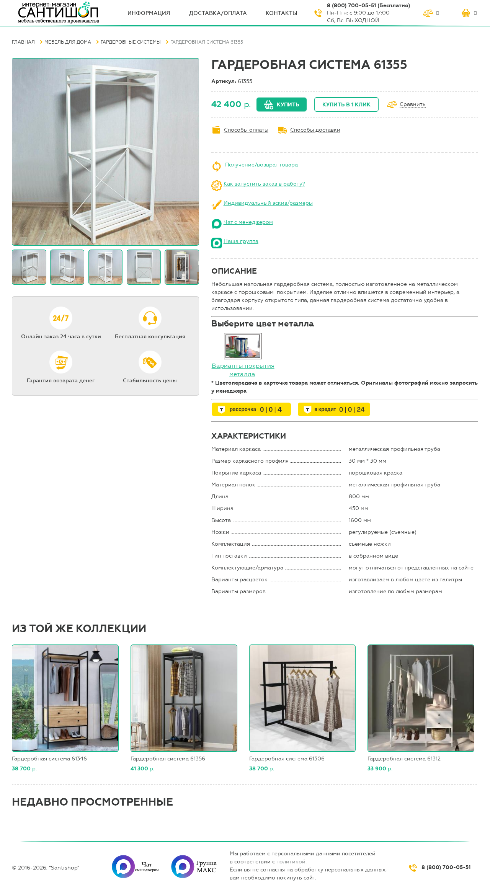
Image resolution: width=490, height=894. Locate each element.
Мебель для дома (67, 42)
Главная (23, 42)
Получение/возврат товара (261, 165)
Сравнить (413, 105)
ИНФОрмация (148, 13)
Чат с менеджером (248, 222)
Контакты (281, 13)
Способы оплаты (246, 130)
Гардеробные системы (131, 42)
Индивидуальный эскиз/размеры (268, 203)
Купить (288, 104)
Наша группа (241, 241)
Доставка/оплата (218, 13)
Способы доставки (315, 130)
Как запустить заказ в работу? (264, 184)
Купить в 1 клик (346, 104)
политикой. (291, 861)
